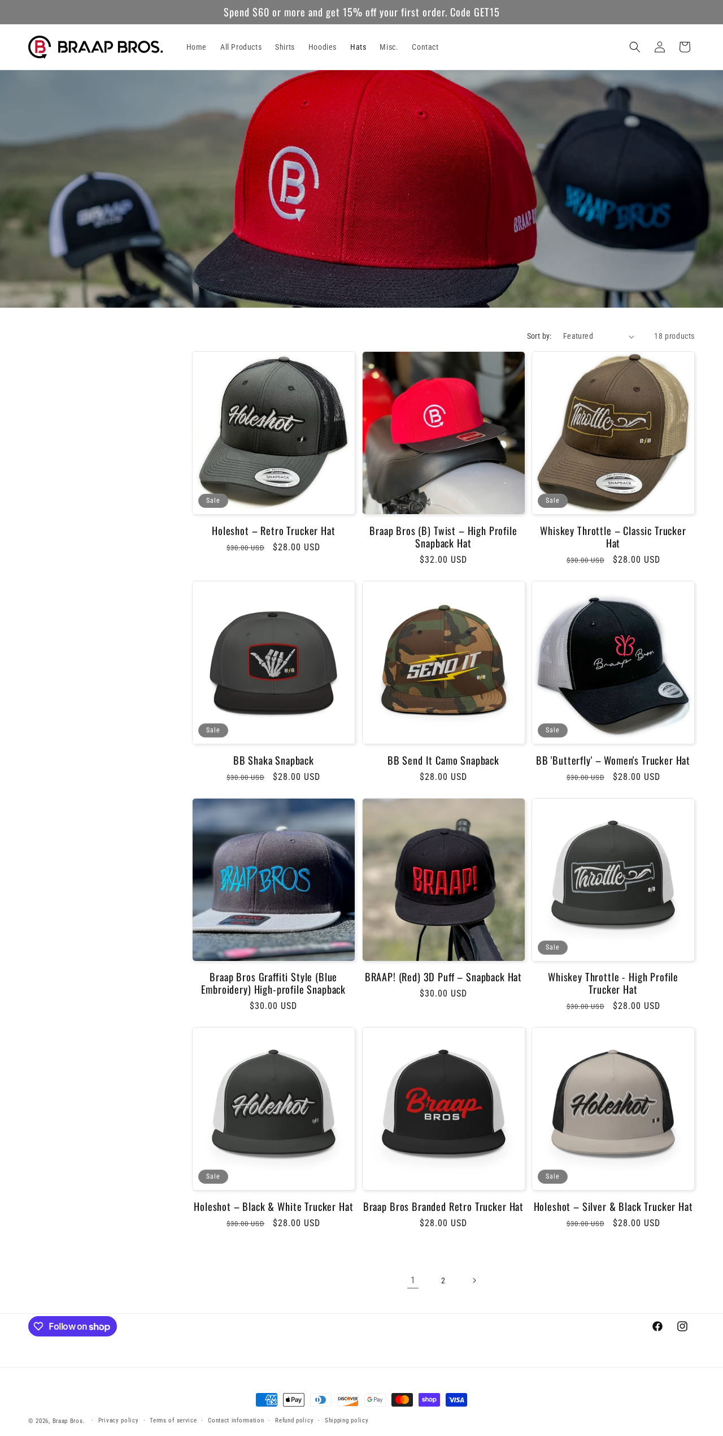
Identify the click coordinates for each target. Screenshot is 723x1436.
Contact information (236, 1420)
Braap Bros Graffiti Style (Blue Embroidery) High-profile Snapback (273, 983)
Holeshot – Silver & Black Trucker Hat (613, 1206)
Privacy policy (118, 1420)
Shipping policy (347, 1420)
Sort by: (539, 335)
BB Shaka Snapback (273, 760)
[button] (634, 47)
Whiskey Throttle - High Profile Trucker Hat (613, 983)
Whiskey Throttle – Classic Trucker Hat (613, 536)
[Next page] (473, 1280)
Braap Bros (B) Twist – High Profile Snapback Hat (443, 536)
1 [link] (413, 1280)
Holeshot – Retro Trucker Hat (274, 530)
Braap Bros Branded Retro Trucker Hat (443, 1206)
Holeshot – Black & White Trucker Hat (273, 1206)
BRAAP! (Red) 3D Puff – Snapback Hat (443, 977)
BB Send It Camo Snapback (443, 760)
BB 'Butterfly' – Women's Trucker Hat (613, 760)
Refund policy (294, 1420)
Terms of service (173, 1420)
